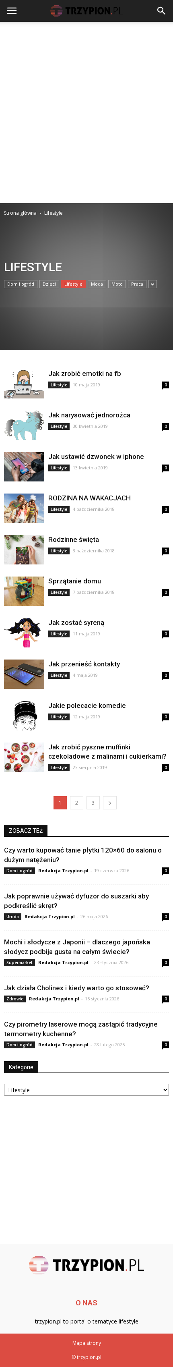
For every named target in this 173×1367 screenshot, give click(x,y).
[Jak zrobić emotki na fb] (24, 383)
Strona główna (20, 213)
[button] (161, 11)
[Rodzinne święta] (24, 549)
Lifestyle (73, 284)
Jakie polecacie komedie (87, 705)
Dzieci (49, 284)
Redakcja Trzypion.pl (63, 870)
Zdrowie (14, 999)
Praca (137, 284)
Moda (97, 284)
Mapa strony (86, 1343)
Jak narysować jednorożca (89, 415)
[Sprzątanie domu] (24, 591)
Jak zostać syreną (76, 622)
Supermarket (19, 962)
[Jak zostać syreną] (24, 632)
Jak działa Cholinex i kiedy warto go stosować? (76, 988)
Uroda (12, 916)
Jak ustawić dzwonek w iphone (96, 456)
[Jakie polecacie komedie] (24, 715)
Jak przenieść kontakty (84, 664)
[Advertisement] (86, 112)
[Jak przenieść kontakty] (24, 674)
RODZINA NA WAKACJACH (89, 498)
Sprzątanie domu (74, 581)
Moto (117, 284)
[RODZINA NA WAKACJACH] (24, 508)
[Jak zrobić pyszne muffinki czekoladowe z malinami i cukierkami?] (24, 757)
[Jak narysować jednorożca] (24, 425)
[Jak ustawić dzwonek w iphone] (24, 466)
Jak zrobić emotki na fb (84, 373)
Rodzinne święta (73, 539)
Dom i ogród (20, 284)
